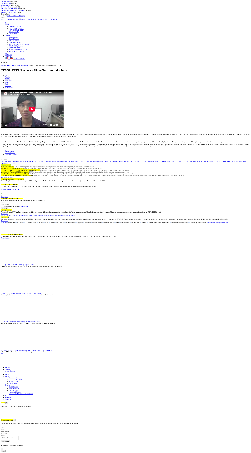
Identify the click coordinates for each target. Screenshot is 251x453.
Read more (4, 214)
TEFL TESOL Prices (15, 28)
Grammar (8, 86)
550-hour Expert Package (9, 12)
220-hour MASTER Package (10, 9)
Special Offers (13, 33)
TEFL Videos (10, 65)
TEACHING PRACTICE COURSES (21, 394)
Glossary (7, 82)
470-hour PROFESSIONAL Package (12, 10)
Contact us (8, 56)
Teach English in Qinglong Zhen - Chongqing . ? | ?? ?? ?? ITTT (206, 161)
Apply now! (4, 197)
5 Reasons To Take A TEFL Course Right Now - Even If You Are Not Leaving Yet (26, 350)
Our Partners (5, 217)
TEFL (7, 75)
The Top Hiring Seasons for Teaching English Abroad (17, 264)
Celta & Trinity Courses (16, 46)
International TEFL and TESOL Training (45, 19)
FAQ (6, 84)
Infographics (8, 80)
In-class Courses (10, 371)
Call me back (5, 441)
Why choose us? (6, 165)
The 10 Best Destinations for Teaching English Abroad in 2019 (20, 321)
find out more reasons (7, 177)
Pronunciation (9, 87)
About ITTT (8, 25)
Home (7, 23)
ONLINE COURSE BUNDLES (19, 44)
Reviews (7, 79)
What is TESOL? (14, 32)
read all (3, 353)
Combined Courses (7, 7)
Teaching (7, 77)
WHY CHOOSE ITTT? (16, 30)
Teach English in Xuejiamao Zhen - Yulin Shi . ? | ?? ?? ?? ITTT (66, 161)
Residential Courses (15, 26)
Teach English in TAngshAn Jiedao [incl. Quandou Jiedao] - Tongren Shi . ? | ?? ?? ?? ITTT (114, 161)
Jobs (6, 53)
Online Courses (5, 1)
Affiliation (8, 397)
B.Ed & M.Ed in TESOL (16, 51)
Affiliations (8, 55)
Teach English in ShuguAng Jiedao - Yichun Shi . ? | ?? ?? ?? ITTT (164, 161)
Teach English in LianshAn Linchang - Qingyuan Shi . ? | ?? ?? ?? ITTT (23, 161)
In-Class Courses (6, 5)
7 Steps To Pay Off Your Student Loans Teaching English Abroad (21, 293)
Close (3, 451)
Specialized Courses (15, 48)
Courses (7, 35)
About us (7, 367)
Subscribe (4, 208)
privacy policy (23, 206)
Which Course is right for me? (18, 49)
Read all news (5, 238)
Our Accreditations (6, 210)
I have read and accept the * (16, 206)
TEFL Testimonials (22, 65)
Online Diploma (6, 3)
